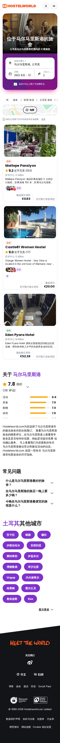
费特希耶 (12, 556)
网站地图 (26, 726)
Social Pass (44, 686)
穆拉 (44, 534)
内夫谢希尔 (32, 577)
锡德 (28, 534)
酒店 (26, 686)
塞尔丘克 (30, 588)
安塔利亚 (36, 545)
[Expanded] (7, 100)
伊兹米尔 (33, 556)
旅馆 (9, 330)
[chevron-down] (28, 387)
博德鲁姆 (12, 566)
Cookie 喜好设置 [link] (42, 726)
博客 (11, 686)
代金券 (50, 718)
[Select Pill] (46, 6)
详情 (43, 119)
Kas (30, 599)
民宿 (33, 686)
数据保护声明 (13, 718)
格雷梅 (11, 588)
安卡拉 (11, 534)
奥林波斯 (12, 599)
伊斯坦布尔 (13, 545)
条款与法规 (29, 718)
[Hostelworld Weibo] (30, 662)
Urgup (11, 577)
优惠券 (40, 718)
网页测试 (14, 726)
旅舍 (9, 161)
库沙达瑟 (33, 566)
